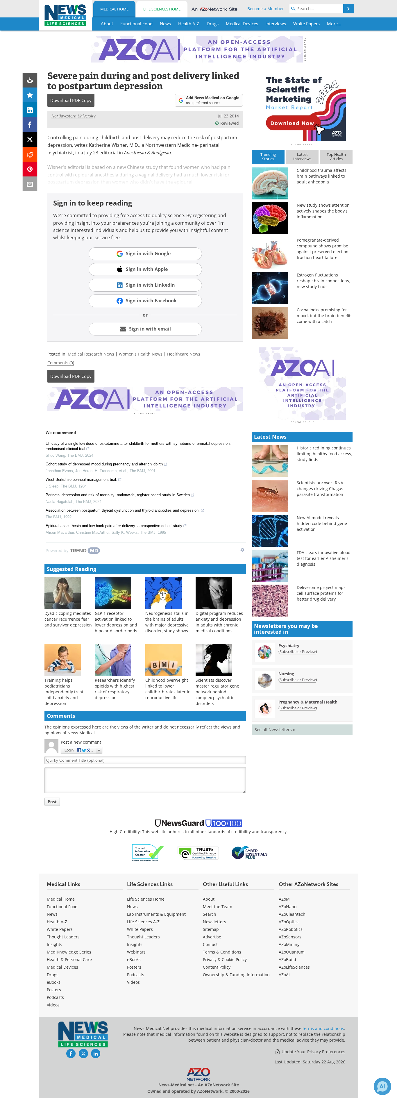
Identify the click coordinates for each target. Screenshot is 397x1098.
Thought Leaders (63, 937)
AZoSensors (290, 937)
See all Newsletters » (275, 729)
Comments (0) (60, 362)
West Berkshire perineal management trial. (81, 479)
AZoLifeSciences (294, 967)
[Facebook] (30, 124)
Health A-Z (57, 921)
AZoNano (287, 906)
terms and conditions (323, 1028)
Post (52, 801)
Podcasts (55, 997)
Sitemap (211, 929)
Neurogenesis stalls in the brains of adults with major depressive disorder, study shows (167, 621)
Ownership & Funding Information (236, 974)
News (52, 914)
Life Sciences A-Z (143, 921)
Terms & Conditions (222, 952)
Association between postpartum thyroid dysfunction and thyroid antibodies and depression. (123, 510)
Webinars (136, 952)
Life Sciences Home (161, 9)
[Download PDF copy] (30, 80)
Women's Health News (140, 354)
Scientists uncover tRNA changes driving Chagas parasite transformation (320, 488)
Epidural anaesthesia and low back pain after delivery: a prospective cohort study (114, 526)
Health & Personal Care (69, 959)
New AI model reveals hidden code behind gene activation (322, 523)
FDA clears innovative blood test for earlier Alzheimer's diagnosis (323, 558)
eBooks (53, 982)
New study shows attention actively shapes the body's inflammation (323, 210)
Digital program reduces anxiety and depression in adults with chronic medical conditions (219, 621)
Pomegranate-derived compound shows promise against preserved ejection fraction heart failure (322, 248)
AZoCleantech (292, 914)
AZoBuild (287, 959)
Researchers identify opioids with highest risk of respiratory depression (115, 688)
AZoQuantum (292, 952)
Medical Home (114, 9)
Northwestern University (73, 116)
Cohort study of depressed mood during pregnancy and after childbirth (104, 464)
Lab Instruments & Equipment (156, 914)
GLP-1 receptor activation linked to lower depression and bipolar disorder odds (116, 621)
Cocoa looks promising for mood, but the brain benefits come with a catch (325, 315)
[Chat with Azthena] (382, 1086)
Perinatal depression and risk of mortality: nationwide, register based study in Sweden (118, 495)
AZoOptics (288, 921)
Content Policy (216, 967)
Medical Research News (91, 354)
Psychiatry (288, 645)
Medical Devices (62, 967)
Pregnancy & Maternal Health (307, 702)
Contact (210, 944)
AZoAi (284, 974)
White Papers (60, 929)
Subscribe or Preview (298, 651)
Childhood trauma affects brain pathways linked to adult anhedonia (321, 176)
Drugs (52, 974)
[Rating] (30, 95)
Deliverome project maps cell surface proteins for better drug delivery (321, 593)
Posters (54, 989)
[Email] (30, 183)
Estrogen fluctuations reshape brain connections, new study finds (323, 280)
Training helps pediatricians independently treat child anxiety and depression (63, 691)
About (208, 899)
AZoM (284, 899)
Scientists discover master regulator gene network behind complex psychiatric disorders (217, 691)
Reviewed (229, 123)
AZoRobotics (291, 929)
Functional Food (62, 906)
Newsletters (214, 921)
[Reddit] (30, 154)
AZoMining (289, 944)
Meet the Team (217, 906)
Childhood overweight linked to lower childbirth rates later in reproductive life (168, 688)
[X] (30, 139)
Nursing (286, 673)
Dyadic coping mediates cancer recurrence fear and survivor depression (68, 619)
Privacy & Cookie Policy (225, 959)
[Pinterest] (30, 169)
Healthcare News (183, 354)
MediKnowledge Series (69, 952)
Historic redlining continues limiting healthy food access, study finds (324, 453)
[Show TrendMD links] (242, 549)
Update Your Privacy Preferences (312, 1051)
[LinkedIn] (30, 109)
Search (209, 914)
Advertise (212, 937)
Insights (54, 944)
